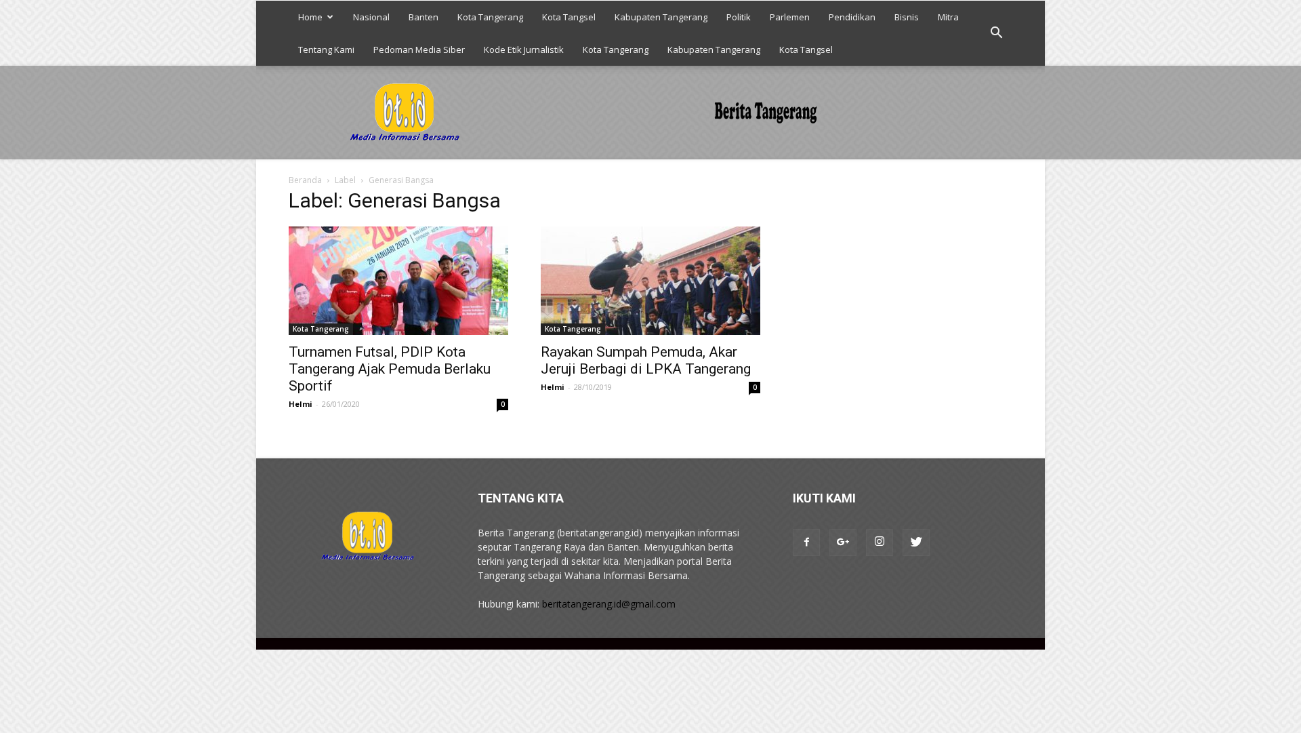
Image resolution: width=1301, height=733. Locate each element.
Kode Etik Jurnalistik (524, 49)
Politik (738, 17)
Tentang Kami (326, 49)
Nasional (371, 17)
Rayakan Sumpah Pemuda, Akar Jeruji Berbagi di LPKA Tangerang (646, 360)
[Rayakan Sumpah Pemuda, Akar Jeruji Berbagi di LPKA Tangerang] (650, 280)
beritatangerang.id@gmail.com (609, 603)
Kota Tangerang (490, 17)
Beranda (305, 180)
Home (310, 17)
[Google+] (842, 542)
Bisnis (906, 17)
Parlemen (790, 17)
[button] (996, 33)
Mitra (948, 17)
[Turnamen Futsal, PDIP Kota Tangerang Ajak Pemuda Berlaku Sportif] (398, 280)
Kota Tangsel (569, 17)
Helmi (300, 404)
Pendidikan (852, 17)
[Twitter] (916, 542)
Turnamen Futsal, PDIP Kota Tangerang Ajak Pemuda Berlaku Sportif (390, 369)
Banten (423, 17)
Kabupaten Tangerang (661, 17)
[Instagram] (879, 542)
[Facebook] (806, 542)
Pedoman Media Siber (419, 49)
